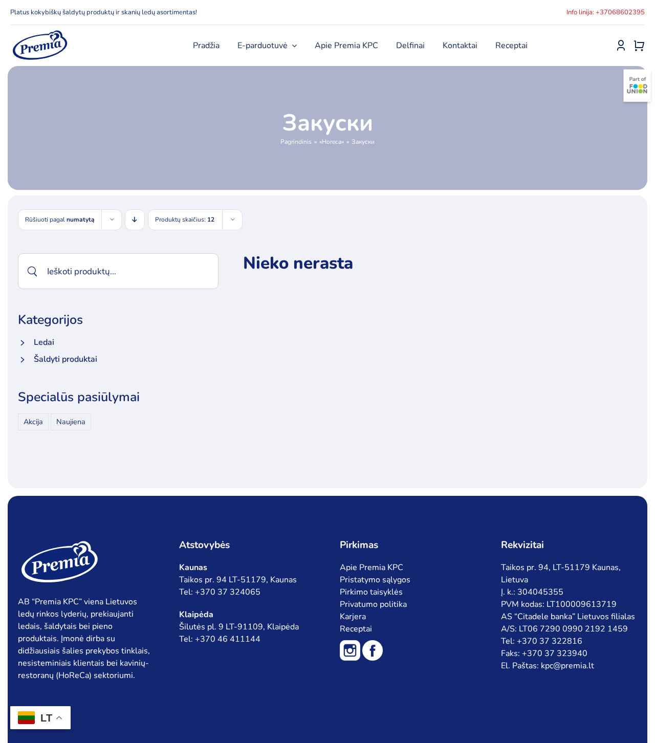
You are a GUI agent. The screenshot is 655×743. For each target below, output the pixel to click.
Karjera (353, 616)
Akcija (33, 422)
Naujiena (70, 422)
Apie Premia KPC (371, 567)
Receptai (356, 629)
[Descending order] (135, 219)
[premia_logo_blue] (39, 33)
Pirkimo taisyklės (371, 592)
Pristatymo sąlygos (375, 579)
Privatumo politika (373, 604)
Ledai (44, 342)
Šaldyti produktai (65, 359)
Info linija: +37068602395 (605, 12)
